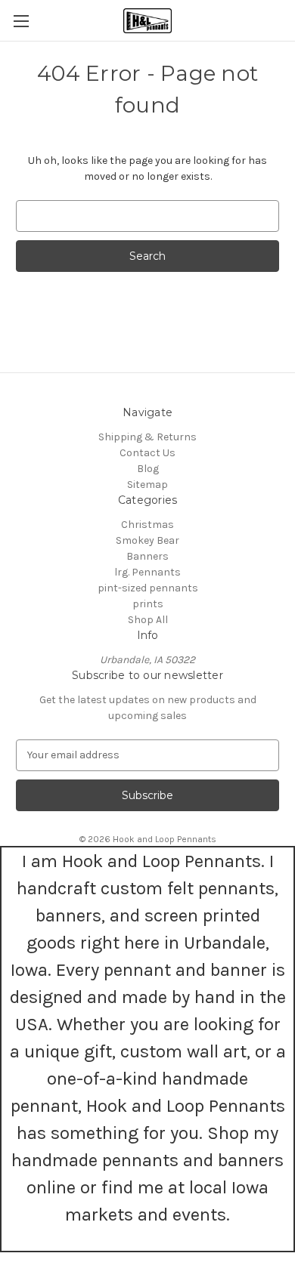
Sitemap (147, 484)
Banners (147, 556)
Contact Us (147, 452)
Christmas (147, 524)
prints (147, 603)
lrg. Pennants (147, 572)
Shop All (148, 619)
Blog (148, 468)
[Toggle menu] (21, 21)
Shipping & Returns (147, 437)
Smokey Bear (147, 540)
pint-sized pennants (148, 588)
